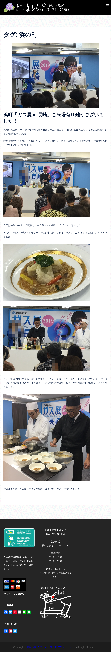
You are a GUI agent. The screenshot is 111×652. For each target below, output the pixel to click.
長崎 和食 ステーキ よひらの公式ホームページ (51, 647)
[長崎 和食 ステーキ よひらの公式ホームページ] (36, 7)
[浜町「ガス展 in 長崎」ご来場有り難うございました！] (55, 75)
